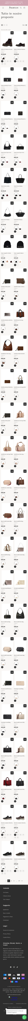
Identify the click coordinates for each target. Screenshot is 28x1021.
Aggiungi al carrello (12, 32)
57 (19, 881)
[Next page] (22, 880)
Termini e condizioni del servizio (15, 1007)
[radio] (3, 58)
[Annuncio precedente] (3, 3)
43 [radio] (20, 61)
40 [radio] (2, 63)
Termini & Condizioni (8, 930)
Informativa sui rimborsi (8, 1003)
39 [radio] (10, 61)
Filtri (23, 25)
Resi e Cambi (6, 913)
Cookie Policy (6, 937)
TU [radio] (2, 97)
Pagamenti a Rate (8, 916)
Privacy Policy (6, 933)
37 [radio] (17, 834)
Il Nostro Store (7, 896)
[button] (3, 8)
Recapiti (15, 1014)
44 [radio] (23, 61)
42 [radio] (17, 61)
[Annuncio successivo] (25, 3)
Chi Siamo (5, 892)
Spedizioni (6, 909)
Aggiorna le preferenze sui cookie (14, 994)
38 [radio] (7, 61)
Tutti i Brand (6, 899)
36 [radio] (2, 61)
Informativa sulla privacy (21, 1003)
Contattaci (6, 920)
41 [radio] (15, 61)
